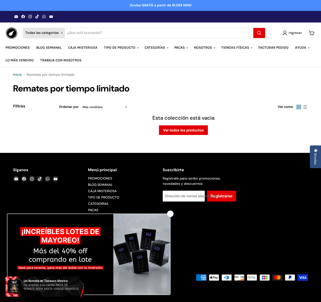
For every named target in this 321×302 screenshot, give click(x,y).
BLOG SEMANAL (49, 47)
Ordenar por (69, 107)
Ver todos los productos (183, 130)
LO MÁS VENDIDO (19, 60)
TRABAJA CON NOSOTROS (60, 60)
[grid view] (299, 107)
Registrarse (222, 196)
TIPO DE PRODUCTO (120, 47)
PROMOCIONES (17, 47)
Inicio (17, 75)
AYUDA (301, 47)
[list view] (305, 107)
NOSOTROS (203, 47)
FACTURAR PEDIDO (273, 47)
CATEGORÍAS (155, 47)
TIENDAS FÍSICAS (235, 47)
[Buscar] (259, 33)
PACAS (180, 47)
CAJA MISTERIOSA (82, 47)
